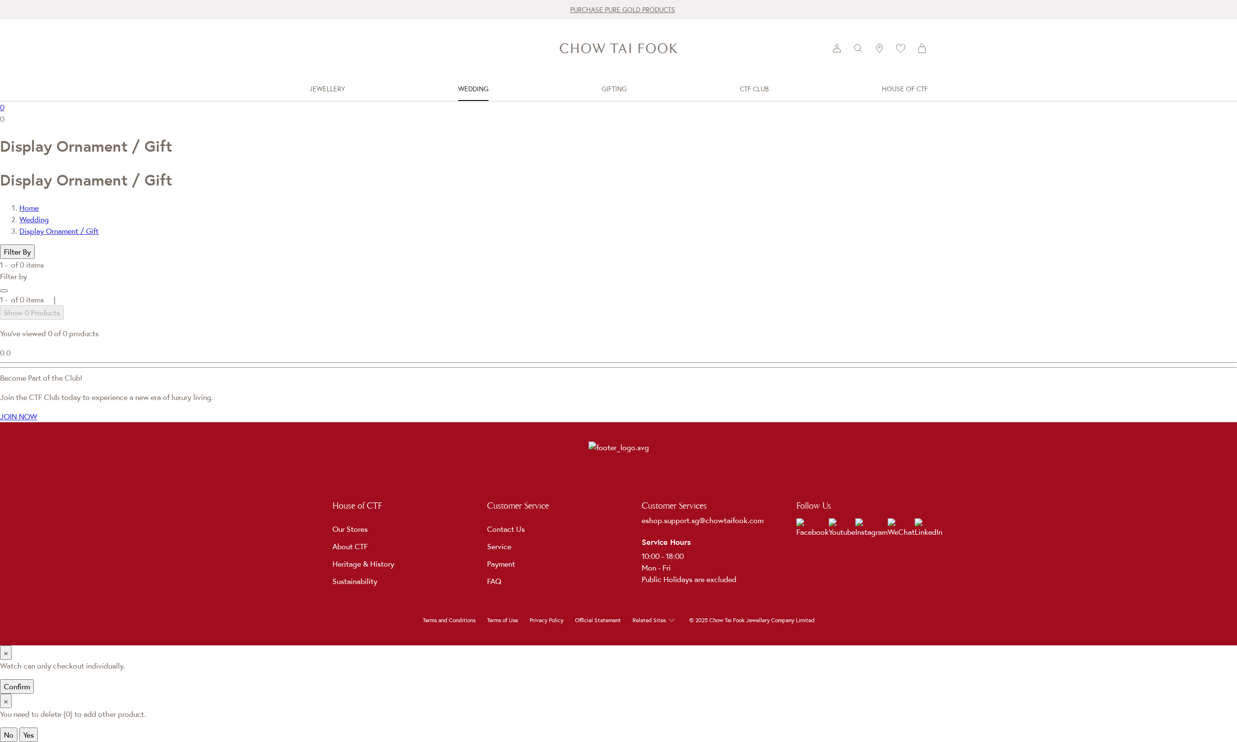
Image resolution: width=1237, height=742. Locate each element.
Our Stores (350, 529)
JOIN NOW (18, 416)
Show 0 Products (32, 312)
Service (499, 546)
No (9, 735)
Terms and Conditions (449, 620)
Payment (501, 564)
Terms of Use (502, 620)
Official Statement (598, 620)
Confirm (17, 686)
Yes (28, 735)
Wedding (34, 219)
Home (29, 208)
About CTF (350, 546)
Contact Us (506, 529)
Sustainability (354, 581)
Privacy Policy (546, 620)
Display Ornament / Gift (59, 231)
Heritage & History (363, 564)
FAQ (494, 581)
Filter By (17, 252)
